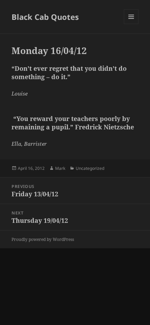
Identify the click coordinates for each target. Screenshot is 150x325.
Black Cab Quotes (45, 17)
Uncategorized (90, 168)
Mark (60, 168)
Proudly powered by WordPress (43, 239)
